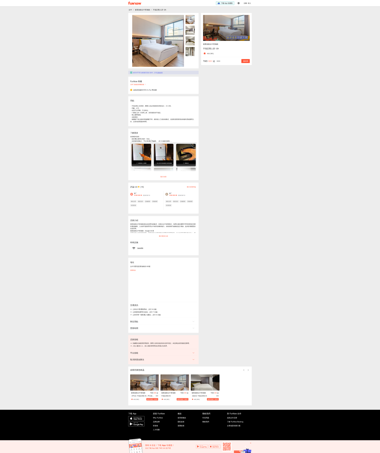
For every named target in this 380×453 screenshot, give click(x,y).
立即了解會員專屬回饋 (137, 84)
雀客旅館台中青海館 (142, 9)
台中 (130, 9)
